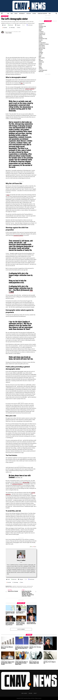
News (49, 13)
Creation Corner (42, 34)
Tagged (40, 67)
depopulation (30, 586)
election (8, 587)
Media (40, 56)
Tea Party (40, 68)
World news (41, 71)
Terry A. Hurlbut (9, 32)
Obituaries (41, 60)
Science (40, 64)
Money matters (42, 57)
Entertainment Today (43, 38)
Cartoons (40, 24)
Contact (16, 13)
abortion (14, 586)
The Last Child (26, 482)
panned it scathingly (29, 88)
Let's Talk (40, 53)
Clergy (40, 30)
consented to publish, (18, 235)
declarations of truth (22, 586)
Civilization (28, 13)
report (8, 194)
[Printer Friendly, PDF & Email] (32, 546)
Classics (40, 29)
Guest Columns (42, 45)
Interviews (41, 49)
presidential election (27, 587)
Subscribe (30, 693)
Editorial (34, 13)
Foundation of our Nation (42, 13)
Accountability (22, 13)
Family (40, 41)
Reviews (40, 63)
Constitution (41, 31)
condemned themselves (17, 483)
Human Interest (42, 46)
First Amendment (42, 42)
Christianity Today (42, 26)
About (12, 13)
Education (41, 37)
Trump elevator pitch (43, 70)
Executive (41, 40)
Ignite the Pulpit (42, 48)
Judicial (40, 51)
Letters (40, 55)
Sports (40, 66)
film (22, 83)
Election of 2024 (14, 587)
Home (8, 13)
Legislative (41, 52)
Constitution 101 (42, 33)
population (20, 587)
